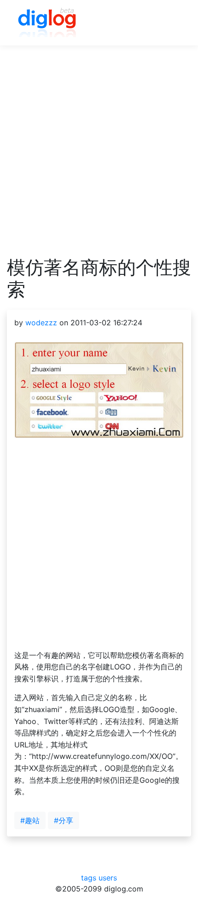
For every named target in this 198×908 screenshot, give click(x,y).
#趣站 (30, 820)
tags (88, 877)
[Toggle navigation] (171, 23)
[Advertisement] (99, 157)
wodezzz (41, 322)
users (108, 877)
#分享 (63, 820)
